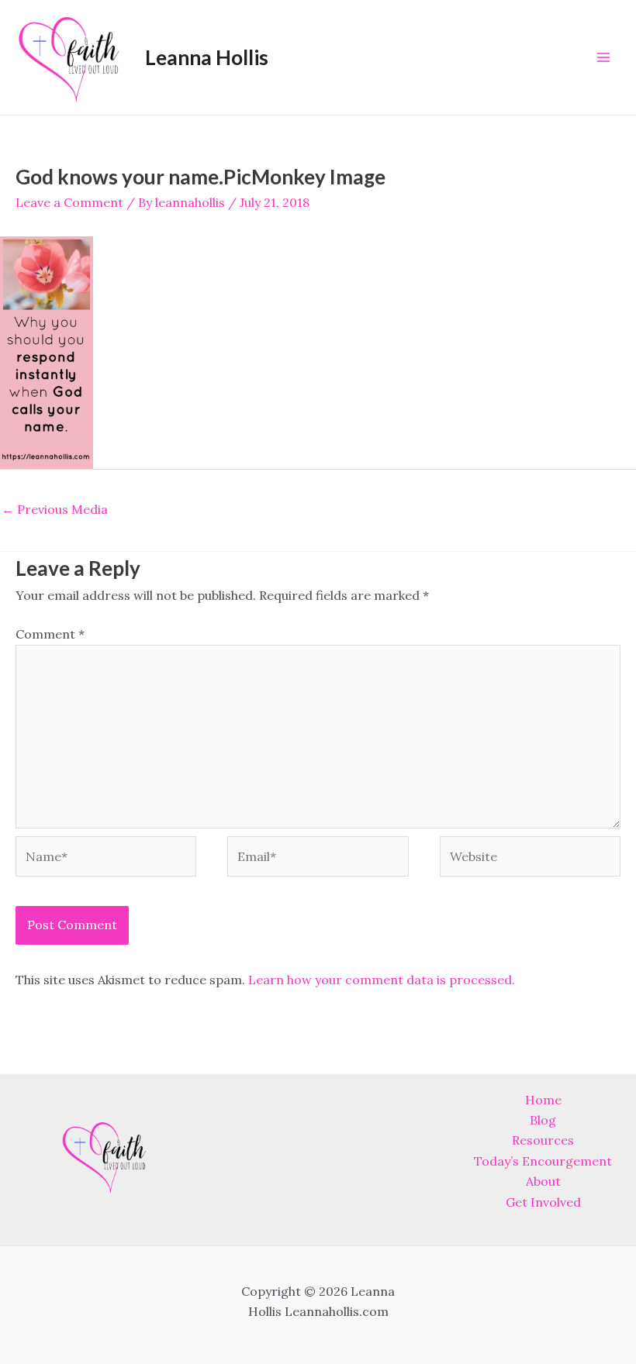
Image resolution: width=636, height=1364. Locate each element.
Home (543, 1099)
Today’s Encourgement (543, 1161)
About (543, 1181)
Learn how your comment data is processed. (381, 979)
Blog (543, 1120)
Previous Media (55, 509)
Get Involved (543, 1202)
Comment (50, 634)
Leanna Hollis (206, 57)
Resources (543, 1140)
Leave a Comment (69, 202)
